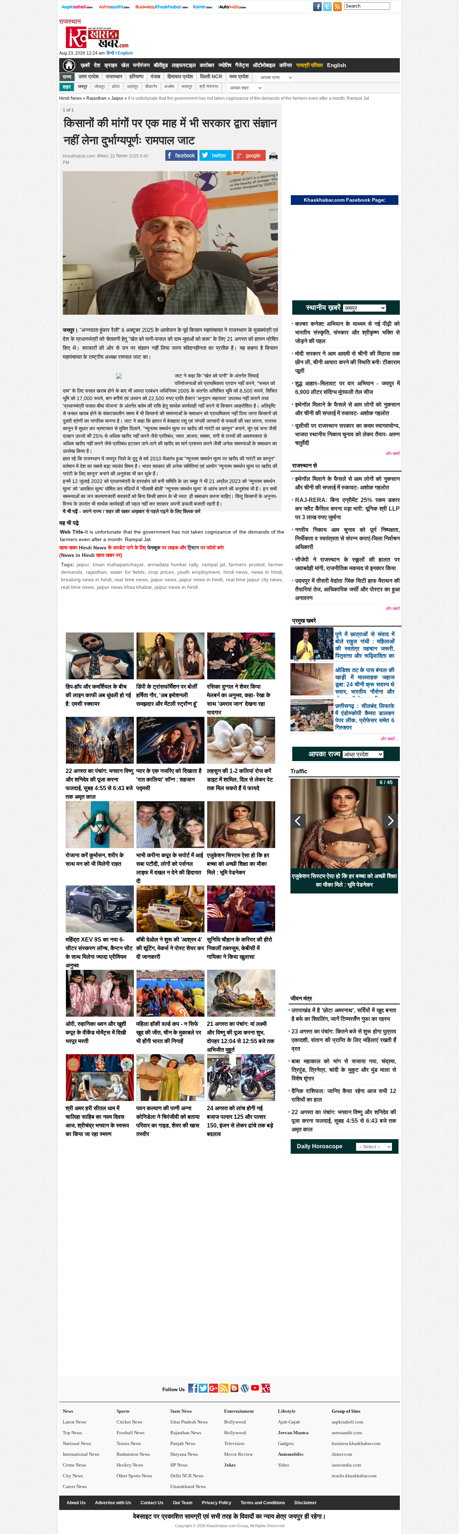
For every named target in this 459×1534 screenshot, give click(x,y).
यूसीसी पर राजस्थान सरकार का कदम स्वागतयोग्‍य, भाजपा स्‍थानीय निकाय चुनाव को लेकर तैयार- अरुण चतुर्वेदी (347, 434)
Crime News (74, 1465)
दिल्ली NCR (211, 76)
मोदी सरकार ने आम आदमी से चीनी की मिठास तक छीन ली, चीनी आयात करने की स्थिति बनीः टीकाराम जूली (347, 362)
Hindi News (70, 98)
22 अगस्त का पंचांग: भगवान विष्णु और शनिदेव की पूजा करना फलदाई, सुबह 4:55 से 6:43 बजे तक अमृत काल (344, 1120)
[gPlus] (213, 1391)
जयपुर (82, 86)
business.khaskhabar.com (356, 1443)
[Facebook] (192, 1391)
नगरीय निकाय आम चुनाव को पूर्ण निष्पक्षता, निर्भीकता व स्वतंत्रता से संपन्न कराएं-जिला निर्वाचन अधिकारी (347, 538)
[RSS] (223, 1391)
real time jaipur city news (254, 579)
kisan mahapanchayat (118, 564)
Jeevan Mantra (293, 1432)
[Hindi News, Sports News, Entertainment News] (69, 65)
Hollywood (235, 1432)
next (390, 821)
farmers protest (246, 564)
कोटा (116, 86)
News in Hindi (78, 555)
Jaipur (117, 98)
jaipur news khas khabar (124, 587)
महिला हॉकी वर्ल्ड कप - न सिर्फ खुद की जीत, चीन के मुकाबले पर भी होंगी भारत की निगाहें (168, 1032)
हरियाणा (136, 76)
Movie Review (238, 1454)
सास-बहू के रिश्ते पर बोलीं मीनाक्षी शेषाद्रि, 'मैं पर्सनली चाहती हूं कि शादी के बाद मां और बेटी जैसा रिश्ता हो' (344, 880)
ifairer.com (342, 1454)
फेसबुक (153, 547)
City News (73, 1475)
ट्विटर (193, 547)
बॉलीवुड (161, 65)
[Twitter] (203, 1391)
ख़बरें (85, 65)
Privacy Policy (216, 1502)
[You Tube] (255, 1391)
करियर (285, 65)
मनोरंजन (141, 65)
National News (77, 1443)
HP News (179, 1465)
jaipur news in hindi (201, 579)
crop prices (161, 572)
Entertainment (239, 1411)
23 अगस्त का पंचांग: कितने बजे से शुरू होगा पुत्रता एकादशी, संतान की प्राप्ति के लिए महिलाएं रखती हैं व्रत (344, 1040)
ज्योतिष (224, 65)
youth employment (198, 572)
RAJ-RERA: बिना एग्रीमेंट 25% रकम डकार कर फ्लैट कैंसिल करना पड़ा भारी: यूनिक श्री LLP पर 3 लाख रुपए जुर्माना (347, 508)
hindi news (235, 572)
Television (234, 1443)
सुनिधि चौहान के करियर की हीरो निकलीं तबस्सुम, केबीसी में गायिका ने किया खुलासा (239, 948)
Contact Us (152, 1502)
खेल (125, 65)
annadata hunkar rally (172, 564)
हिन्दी (110, 53)
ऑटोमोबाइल (264, 65)
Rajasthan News (185, 1432)
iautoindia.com (346, 1465)
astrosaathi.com (347, 1432)
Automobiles (290, 1454)
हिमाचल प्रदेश (180, 76)
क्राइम (110, 65)
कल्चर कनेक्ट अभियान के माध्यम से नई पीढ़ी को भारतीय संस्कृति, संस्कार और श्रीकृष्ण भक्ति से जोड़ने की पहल (347, 332)
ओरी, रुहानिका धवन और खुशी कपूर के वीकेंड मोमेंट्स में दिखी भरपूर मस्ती (96, 1032)
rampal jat (213, 564)
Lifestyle (286, 1411)
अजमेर (169, 86)
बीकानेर (151, 86)
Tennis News (129, 1443)
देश (97, 65)
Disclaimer (305, 1502)
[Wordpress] (244, 1391)
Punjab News (182, 1443)
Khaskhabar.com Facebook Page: (345, 200)
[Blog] (234, 1391)
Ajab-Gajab (289, 1422)
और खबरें (393, 453)
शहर (67, 87)
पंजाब (155, 76)
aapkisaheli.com (347, 1422)
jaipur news (163, 579)
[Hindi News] (96, 46)
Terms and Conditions (263, 1502)
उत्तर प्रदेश (89, 76)
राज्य (67, 77)
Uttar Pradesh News (189, 1422)
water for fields (127, 572)
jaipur (83, 564)
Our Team (183, 1502)
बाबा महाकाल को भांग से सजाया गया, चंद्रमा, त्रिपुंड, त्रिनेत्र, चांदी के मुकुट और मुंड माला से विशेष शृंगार (344, 1070)
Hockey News (130, 1465)
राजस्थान (114, 76)
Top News (72, 1432)
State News (181, 1411)
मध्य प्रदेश (239, 76)
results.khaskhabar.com (354, 1475)
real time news (130, 579)
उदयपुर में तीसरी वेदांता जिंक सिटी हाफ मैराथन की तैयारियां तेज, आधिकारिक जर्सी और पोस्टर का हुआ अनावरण (347, 589)
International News (81, 1454)
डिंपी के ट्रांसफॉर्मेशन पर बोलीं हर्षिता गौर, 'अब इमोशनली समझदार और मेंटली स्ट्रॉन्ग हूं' (167, 695)
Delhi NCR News (186, 1475)
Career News (75, 1486)
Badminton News (133, 1454)
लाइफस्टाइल (184, 65)
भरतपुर (186, 86)
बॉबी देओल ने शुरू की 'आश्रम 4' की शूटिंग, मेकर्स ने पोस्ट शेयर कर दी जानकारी (170, 948)
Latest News (74, 1422)
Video (283, 1465)
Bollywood (235, 1422)
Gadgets (286, 1443)
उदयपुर (132, 86)
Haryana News (184, 1454)
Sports (123, 1411)
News (68, 1411)
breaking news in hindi (86, 579)
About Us (76, 1502)
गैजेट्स (242, 65)
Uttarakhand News (188, 1486)
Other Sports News (134, 1475)
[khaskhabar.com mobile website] (265, 1391)
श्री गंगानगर (208, 86)
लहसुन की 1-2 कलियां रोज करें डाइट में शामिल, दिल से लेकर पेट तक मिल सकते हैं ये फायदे (240, 779)
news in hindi (266, 572)
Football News (131, 1432)
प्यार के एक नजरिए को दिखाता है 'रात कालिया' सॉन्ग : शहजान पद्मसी (169, 779)
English (125, 53)
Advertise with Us (113, 1502)
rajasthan (96, 572)
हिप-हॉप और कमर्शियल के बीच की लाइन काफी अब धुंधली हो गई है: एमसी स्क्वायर (98, 695)
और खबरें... (389, 738)
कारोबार (207, 65)
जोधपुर (99, 86)
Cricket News (129, 1422)
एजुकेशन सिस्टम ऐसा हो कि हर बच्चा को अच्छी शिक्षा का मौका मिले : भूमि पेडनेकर (238, 864)
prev (298, 821)
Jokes (230, 1465)
